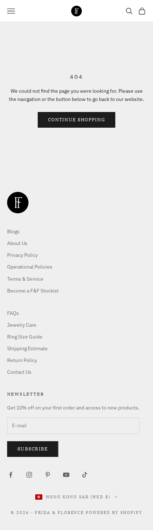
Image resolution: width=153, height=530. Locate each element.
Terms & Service (25, 279)
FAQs (13, 313)
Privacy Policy (22, 255)
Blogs (13, 231)
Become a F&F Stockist (33, 290)
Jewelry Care (21, 325)
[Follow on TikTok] (84, 474)
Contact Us (19, 372)
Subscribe (32, 449)
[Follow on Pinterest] (47, 474)
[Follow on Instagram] (29, 474)
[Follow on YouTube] (66, 474)
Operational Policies (29, 267)
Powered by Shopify (114, 512)
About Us (17, 243)
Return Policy (22, 360)
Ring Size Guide (24, 336)
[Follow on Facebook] (10, 474)
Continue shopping (76, 120)
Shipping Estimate (27, 348)
